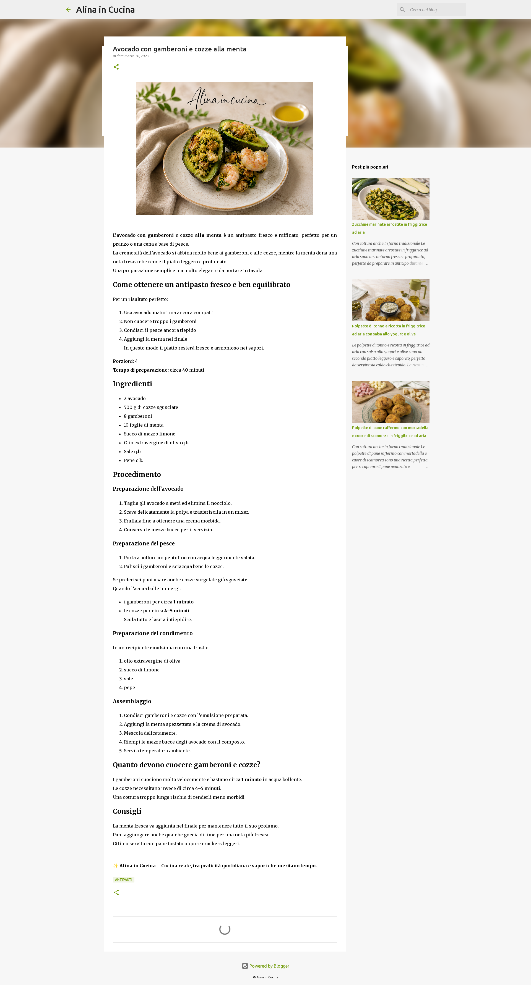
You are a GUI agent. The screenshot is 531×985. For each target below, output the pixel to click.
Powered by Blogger (268, 965)
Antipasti (123, 879)
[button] (116, 67)
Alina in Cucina (105, 9)
